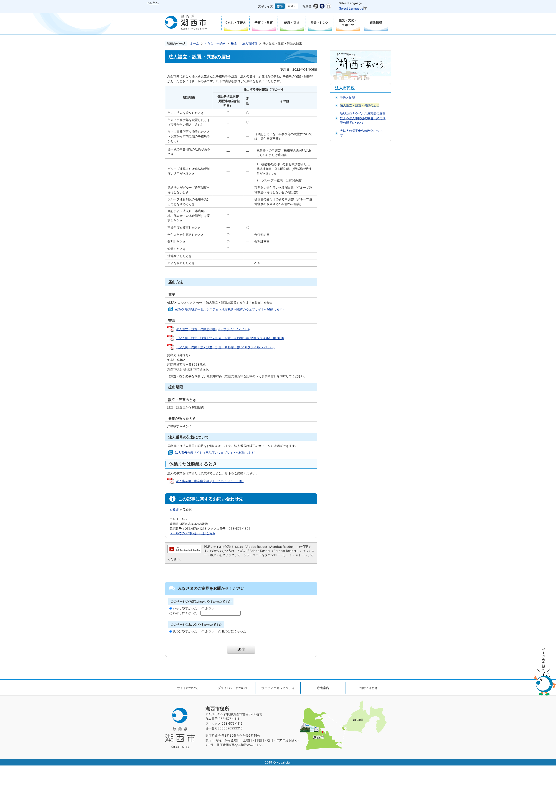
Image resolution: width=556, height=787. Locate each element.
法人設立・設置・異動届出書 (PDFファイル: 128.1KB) (213, 329)
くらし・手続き (215, 43)
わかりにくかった (185, 613)
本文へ (154, 3)
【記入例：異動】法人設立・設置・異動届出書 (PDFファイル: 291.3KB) (225, 347)
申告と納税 (347, 97)
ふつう (209, 608)
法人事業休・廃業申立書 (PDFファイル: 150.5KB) (210, 481)
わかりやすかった (185, 608)
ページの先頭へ (545, 672)
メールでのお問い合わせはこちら (192, 533)
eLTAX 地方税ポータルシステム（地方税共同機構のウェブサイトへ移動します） (230, 309)
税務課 (174, 509)
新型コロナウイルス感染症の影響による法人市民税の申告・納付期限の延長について (363, 118)
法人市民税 (249, 43)
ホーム (194, 43)
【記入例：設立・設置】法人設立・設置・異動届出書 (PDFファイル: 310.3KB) (230, 338)
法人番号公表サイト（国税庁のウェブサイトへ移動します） (216, 452)
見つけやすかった (185, 631)
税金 (234, 43)
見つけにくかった (234, 631)
